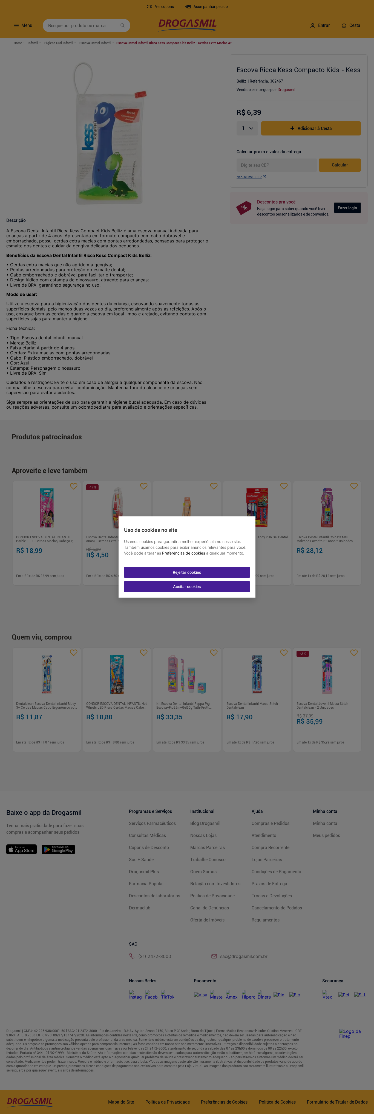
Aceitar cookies (187, 586)
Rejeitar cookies (187, 572)
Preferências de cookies (183, 553)
